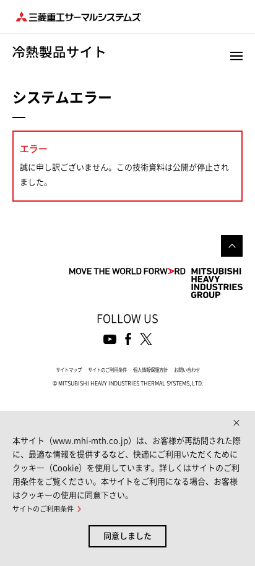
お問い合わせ (187, 369)
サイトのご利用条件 (107, 369)
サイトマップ (69, 369)
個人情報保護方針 (150, 369)
